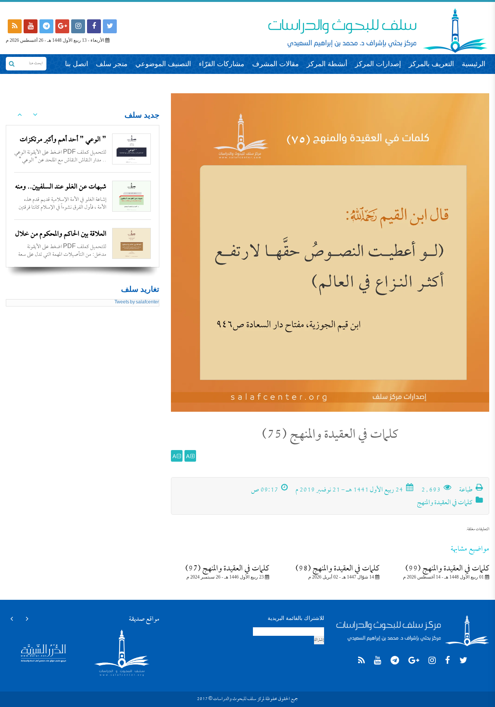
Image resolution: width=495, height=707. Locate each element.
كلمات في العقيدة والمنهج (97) (227, 569)
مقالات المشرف (275, 64)
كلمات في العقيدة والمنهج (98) (337, 569)
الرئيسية (473, 64)
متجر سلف (112, 64)
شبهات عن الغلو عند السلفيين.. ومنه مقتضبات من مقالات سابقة (60, 194)
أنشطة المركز (327, 64)
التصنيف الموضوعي (163, 64)
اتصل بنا (76, 64)
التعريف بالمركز (431, 64)
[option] (82, 149)
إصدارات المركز (378, 64)
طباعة (466, 490)
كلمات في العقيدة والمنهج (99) (447, 569)
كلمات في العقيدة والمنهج (445, 503)
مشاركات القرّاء (221, 64)
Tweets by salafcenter (136, 302)
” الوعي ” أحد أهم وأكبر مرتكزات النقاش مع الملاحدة (63, 146)
